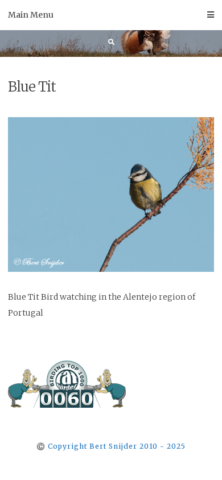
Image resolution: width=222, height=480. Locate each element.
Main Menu (31, 15)
